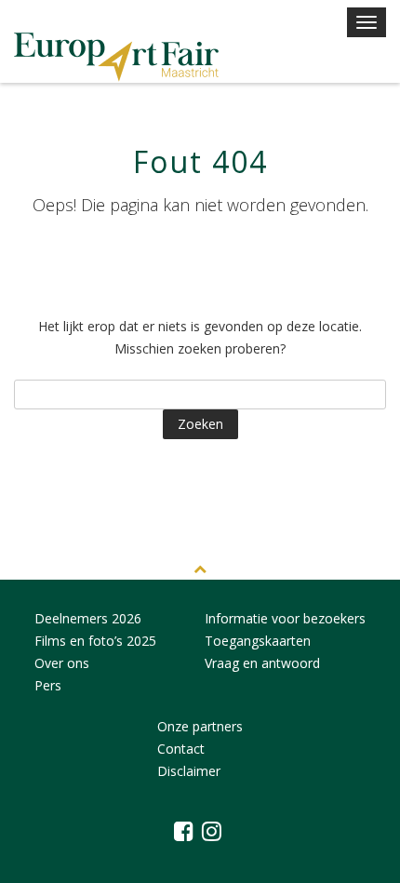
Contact (181, 748)
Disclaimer (188, 771)
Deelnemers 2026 (87, 618)
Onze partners (200, 726)
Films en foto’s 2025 (95, 640)
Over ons (61, 663)
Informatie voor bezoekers (285, 618)
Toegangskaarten (258, 640)
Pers (47, 685)
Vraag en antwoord (262, 663)
